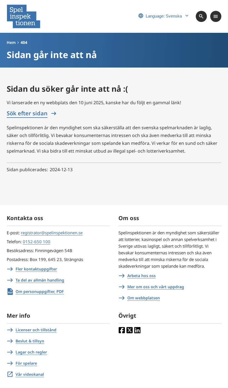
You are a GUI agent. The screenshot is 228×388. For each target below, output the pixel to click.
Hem (11, 42)
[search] (201, 16)
